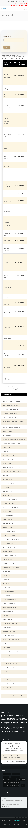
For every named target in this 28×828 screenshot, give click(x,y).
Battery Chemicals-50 (8, 660)
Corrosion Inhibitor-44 (9, 603)
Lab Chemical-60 (7, 431)
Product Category (7, 36)
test (23, 785)
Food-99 (5, 692)
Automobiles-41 (7, 463)
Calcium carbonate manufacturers (11, 782)
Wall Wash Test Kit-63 (8, 455)
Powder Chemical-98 (8, 684)
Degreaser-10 (6, 475)
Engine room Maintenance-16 (11, 409)
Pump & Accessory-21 (9, 503)
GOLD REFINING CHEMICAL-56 (11, 664)
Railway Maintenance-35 (9, 555)
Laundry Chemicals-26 (9, 511)
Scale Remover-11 (7, 519)
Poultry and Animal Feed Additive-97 (12, 696)
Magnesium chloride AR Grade (7, 355)
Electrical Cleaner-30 (8, 451)
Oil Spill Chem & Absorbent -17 (11, 639)
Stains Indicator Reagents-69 (10, 499)
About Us (11, 824)
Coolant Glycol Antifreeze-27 (10, 413)
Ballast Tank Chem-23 (8, 459)
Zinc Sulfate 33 (7, 201)
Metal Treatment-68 (8, 551)
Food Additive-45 (7, 647)
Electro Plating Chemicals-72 (10, 680)
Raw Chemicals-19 (8, 447)
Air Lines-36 (6, 487)
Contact (25, 824)
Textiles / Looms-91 (8, 495)
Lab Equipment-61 (8, 479)
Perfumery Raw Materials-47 (10, 652)
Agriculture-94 (7, 575)
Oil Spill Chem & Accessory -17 (11, 507)
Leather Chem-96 (7, 619)
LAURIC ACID (7, 327)
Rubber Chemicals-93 (8, 563)
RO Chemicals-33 (7, 595)
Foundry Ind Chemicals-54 (10, 547)
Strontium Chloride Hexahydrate (7, 224)
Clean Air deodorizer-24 (9, 599)
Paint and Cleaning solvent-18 (11, 623)
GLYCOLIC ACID (7, 287)
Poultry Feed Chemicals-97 (10, 635)
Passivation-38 (7, 587)
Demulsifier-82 (7, 688)
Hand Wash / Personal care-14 (11, 405)
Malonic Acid (7, 312)
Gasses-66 (5, 615)
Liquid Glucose (7, 297)
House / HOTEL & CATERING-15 (11, 467)
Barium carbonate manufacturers (11, 785)
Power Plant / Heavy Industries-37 (12, 471)
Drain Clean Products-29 (9, 607)
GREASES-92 (6, 579)
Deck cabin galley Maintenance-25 (12, 401)
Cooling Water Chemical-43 (10, 531)
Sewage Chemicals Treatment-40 (11, 567)
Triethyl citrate (7, 338)
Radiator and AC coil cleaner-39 (11, 443)
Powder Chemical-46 (8, 668)
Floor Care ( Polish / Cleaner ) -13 (11, 427)
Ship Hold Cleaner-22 (8, 515)
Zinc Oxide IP (7, 194)
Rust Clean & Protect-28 (9, 417)
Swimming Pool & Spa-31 (9, 631)
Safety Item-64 (7, 627)
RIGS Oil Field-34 (7, 559)
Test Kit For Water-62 (8, 571)
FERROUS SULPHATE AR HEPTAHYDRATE (7, 186)
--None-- (5, 643)
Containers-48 (6, 656)
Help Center (18, 824)
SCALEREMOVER (21, 779)
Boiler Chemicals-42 (8, 543)
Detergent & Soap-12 (8, 527)
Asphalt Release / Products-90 (11, 539)
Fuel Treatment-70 (8, 523)
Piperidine (6, 346)
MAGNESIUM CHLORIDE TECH (9, 779)
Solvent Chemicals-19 (8, 672)
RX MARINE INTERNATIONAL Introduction (14, 761)
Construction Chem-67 (9, 483)
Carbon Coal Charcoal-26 (9, 535)
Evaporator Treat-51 (8, 611)
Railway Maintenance (8, 591)
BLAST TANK (5, 776)
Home (24, 15)
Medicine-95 (6, 583)
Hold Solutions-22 (15, 776)
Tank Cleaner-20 (7, 435)
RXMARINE (17, 820)
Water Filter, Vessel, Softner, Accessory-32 (14, 439)
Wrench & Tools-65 (8, 491)
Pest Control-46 (7, 676)
